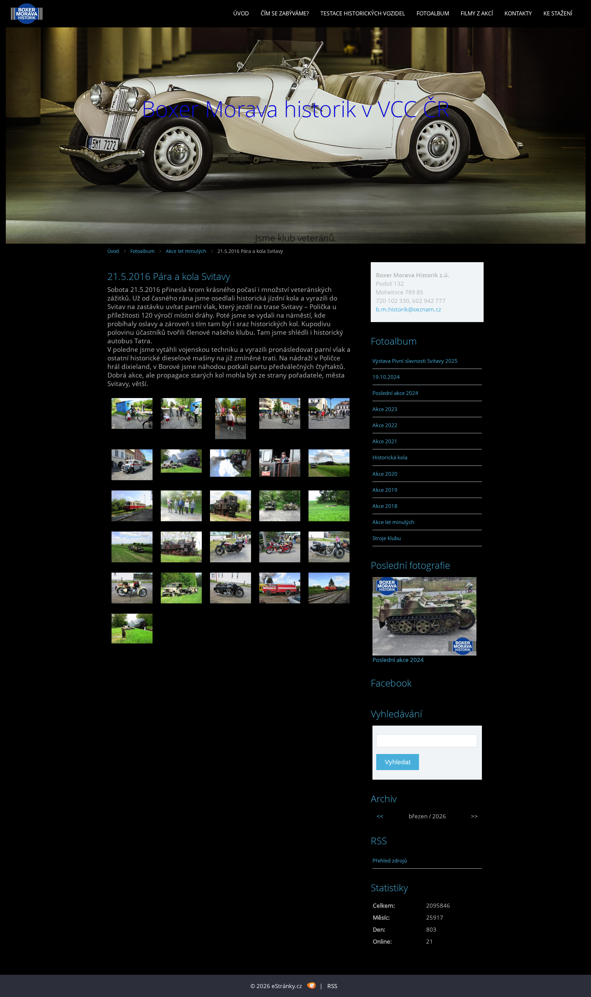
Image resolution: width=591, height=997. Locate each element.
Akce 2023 (384, 409)
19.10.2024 (386, 376)
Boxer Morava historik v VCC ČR (295, 109)
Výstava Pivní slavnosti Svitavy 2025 (415, 360)
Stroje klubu (386, 538)
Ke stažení (557, 13)
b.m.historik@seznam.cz (408, 309)
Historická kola (389, 457)
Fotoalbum (433, 13)
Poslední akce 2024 (395, 392)
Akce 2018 (384, 505)
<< (380, 816)
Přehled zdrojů (389, 860)
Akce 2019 (384, 489)
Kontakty (518, 13)
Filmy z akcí (477, 13)
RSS (332, 986)
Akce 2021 (384, 441)
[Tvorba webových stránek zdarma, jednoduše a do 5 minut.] (311, 985)
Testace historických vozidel (362, 13)
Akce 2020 (384, 473)
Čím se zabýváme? (285, 13)
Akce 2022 (384, 425)
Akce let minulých (186, 251)
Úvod (241, 13)
